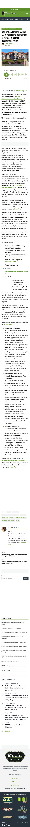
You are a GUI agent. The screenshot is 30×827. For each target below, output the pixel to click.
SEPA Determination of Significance (12, 97)
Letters (22, 19)
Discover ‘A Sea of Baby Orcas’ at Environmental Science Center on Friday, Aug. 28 (16, 698)
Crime (11, 19)
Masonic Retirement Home (8, 520)
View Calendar (6, 731)
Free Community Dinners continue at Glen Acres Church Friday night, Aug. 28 (15, 707)
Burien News (5, 29)
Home (3, 19)
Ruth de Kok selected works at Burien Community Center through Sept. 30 (15, 688)
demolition (15, 515)
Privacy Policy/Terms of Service (22, 822)
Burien (9, 512)
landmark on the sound (20, 517)
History (11, 517)
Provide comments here (12, 186)
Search (3, 575)
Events (7, 19)
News (17, 520)
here (16, 209)
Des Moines (23, 515)
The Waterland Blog (18, 91)
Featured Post (13, 29)
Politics (16, 19)
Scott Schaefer (10, 44)
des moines (5, 517)
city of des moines (6, 515)
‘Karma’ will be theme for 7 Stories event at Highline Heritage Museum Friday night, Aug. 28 (16, 717)
